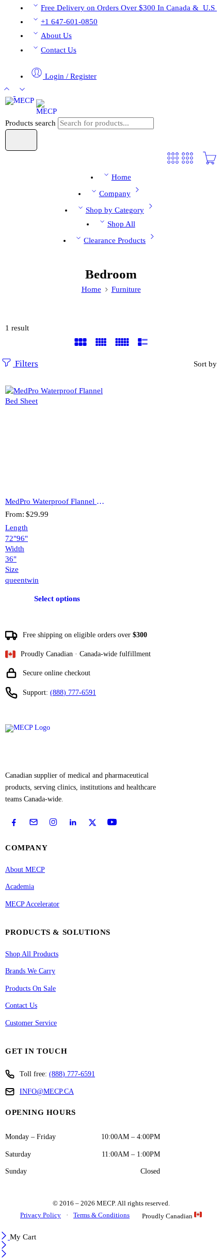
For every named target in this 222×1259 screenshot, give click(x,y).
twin (32, 580)
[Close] (5, 1237)
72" (11, 538)
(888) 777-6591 (73, 692)
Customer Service (31, 1023)
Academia (19, 886)
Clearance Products (115, 240)
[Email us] (33, 822)
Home (121, 177)
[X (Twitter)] (92, 822)
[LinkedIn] (73, 822)
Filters (25, 364)
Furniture (126, 289)
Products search (31, 123)
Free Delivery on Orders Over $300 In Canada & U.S (129, 8)
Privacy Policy (40, 1215)
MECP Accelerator (32, 904)
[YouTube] (112, 822)
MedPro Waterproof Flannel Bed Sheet (56, 501)
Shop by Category (115, 210)
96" (22, 538)
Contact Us (58, 50)
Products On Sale (30, 988)
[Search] (21, 140)
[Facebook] (14, 822)
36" (11, 559)
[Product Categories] (173, 163)
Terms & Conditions (101, 1215)
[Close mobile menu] (4, 1255)
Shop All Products (31, 954)
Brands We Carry (30, 971)
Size (12, 569)
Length (16, 527)
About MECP (25, 869)
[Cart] (209, 163)
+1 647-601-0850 (69, 22)
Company (115, 193)
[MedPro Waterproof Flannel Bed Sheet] (56, 437)
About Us (56, 35)
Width (14, 549)
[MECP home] (39, 744)
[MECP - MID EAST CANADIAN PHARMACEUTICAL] (31, 106)
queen (15, 580)
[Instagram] (53, 822)
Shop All (121, 224)
